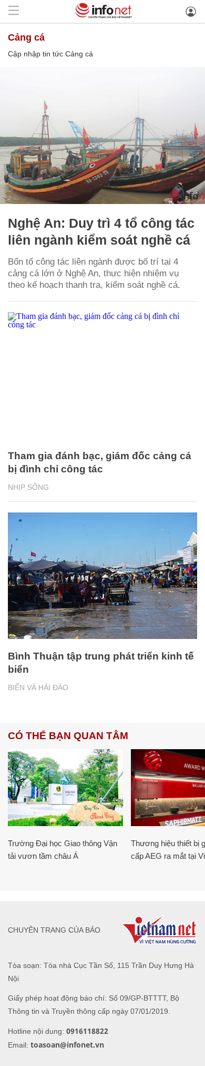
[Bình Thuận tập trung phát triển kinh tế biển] (102, 575)
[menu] (13, 11)
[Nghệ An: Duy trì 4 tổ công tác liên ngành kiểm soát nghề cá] (102, 135)
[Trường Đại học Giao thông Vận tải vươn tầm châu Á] (65, 787)
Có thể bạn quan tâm (68, 735)
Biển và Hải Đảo (38, 687)
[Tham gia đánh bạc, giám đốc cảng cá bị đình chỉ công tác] (102, 375)
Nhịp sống (28, 487)
